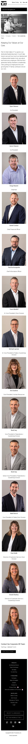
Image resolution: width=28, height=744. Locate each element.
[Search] (20, 2)
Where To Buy (15, 2)
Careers (14, 682)
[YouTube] (19, 722)
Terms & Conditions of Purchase (13, 689)
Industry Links (14, 702)
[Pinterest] (15, 722)
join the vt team (7, 651)
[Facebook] (7, 722)
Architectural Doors (14, 665)
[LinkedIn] (13, 726)
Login (14, 705)
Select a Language (13, 713)
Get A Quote (14, 698)
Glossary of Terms (14, 700)
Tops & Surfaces (14, 667)
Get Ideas (14, 669)
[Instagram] (11, 722)
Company (14, 678)
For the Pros (14, 672)
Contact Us (14, 685)
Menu (24, 2)
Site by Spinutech (13, 735)
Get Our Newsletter (13, 717)
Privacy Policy (12, 687)
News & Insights (14, 680)
